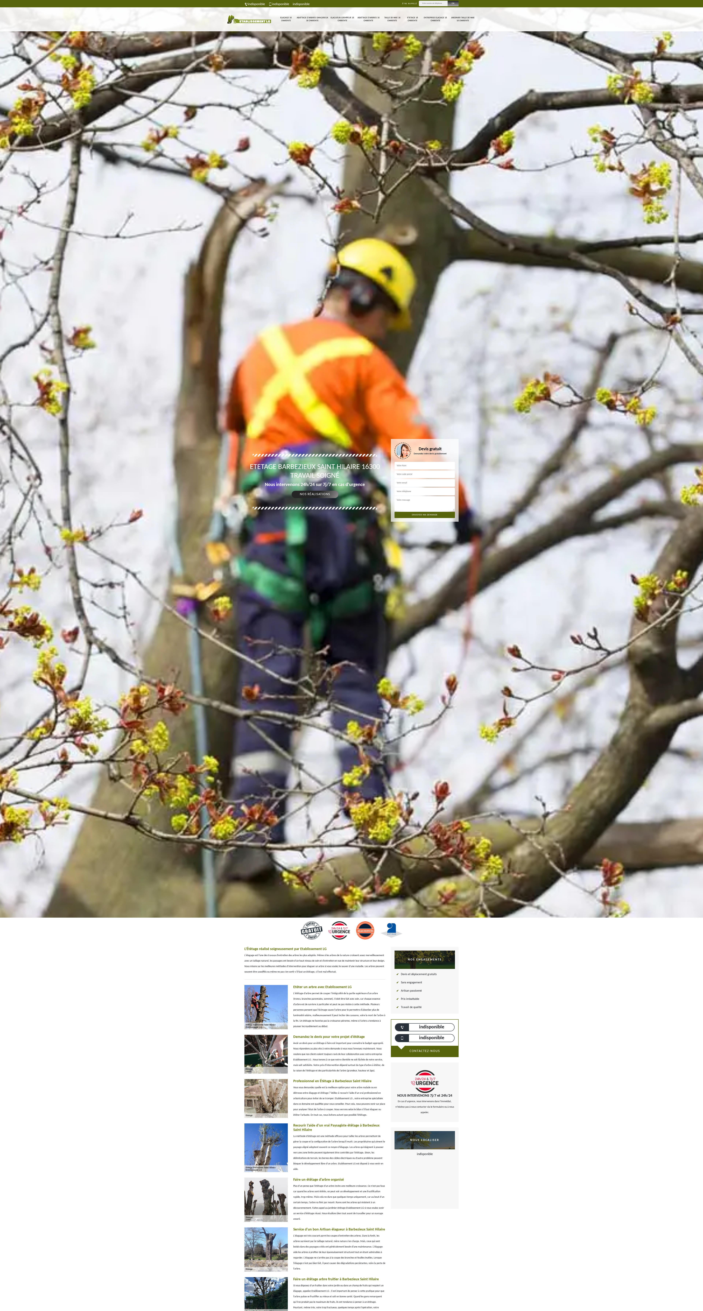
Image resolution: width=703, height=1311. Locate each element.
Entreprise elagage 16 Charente (435, 19)
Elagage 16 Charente (286, 19)
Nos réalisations (315, 494)
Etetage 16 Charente (412, 19)
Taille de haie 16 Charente (392, 19)
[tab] (351, 524)
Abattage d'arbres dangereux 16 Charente (312, 19)
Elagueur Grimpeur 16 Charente (342, 19)
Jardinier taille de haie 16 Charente (463, 19)
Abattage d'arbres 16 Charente (369, 19)
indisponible (256, 4)
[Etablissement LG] (249, 19)
